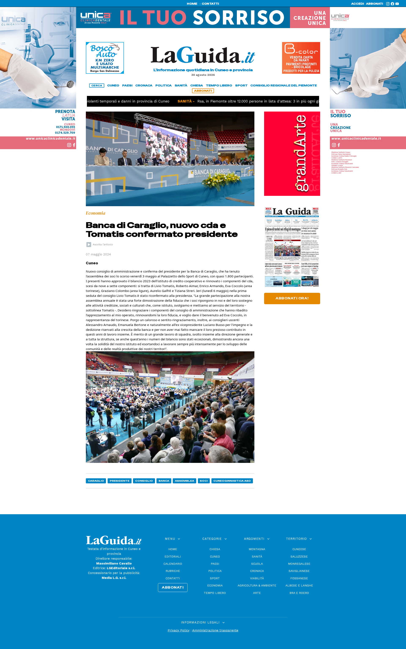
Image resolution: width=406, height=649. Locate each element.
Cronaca (257, 571)
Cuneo (215, 556)
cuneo (113, 85)
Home (172, 549)
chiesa (196, 85)
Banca (164, 480)
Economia (215, 585)
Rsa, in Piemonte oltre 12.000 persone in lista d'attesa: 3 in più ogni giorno (240, 101)
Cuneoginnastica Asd (232, 480)
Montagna (257, 549)
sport (241, 85)
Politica (215, 571)
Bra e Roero (299, 592)
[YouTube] (397, 3)
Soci (204, 480)
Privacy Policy (178, 630)
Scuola (257, 563)
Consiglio (144, 480)
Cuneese (299, 549)
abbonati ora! (292, 298)
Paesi (215, 563)
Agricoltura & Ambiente (257, 585)
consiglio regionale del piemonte (283, 85)
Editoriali (173, 556)
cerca (96, 85)
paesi (127, 85)
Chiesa (215, 549)
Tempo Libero (215, 592)
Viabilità (257, 578)
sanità (181, 85)
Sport (215, 578)
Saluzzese (299, 556)
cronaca (143, 85)
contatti (210, 3)
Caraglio (96, 480)
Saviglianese (299, 571)
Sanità (257, 556)
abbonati (374, 3)
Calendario (172, 563)
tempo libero (219, 85)
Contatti (173, 578)
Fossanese (299, 578)
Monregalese (299, 563)
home (192, 3)
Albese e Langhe (299, 585)
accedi (357, 3)
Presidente (119, 480)
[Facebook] (392, 3)
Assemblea (184, 480)
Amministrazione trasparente (215, 630)
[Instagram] (388, 3)
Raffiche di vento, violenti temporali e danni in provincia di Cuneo (87, 101)
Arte (257, 592)
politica (163, 85)
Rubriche (173, 571)
